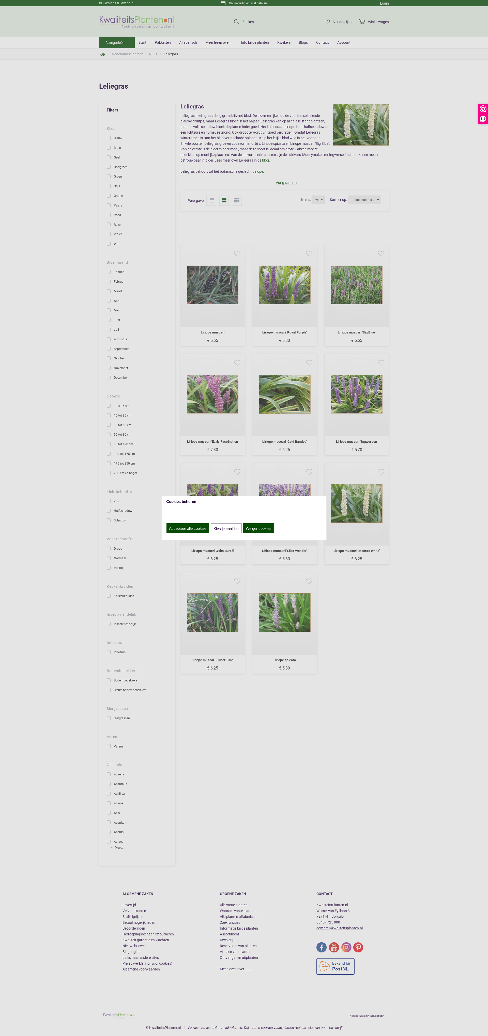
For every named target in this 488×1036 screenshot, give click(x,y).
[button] (187, 528)
